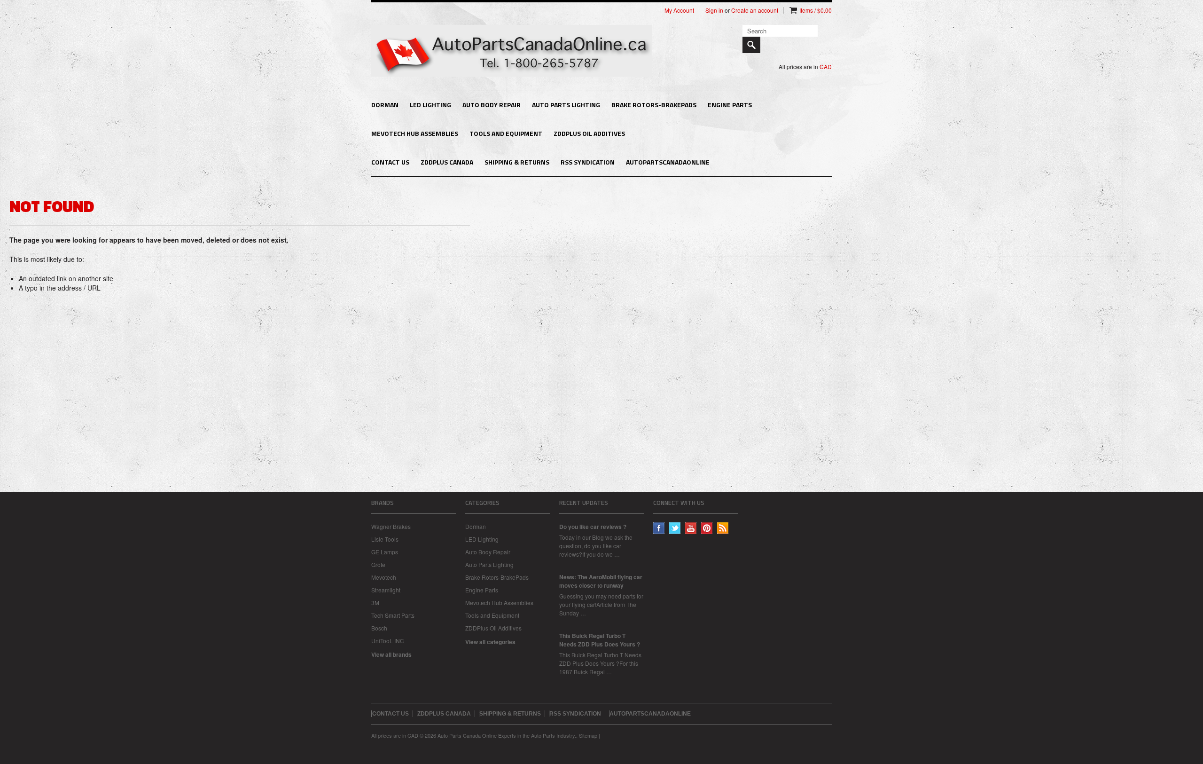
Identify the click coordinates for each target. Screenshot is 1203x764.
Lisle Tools (384, 539)
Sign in (714, 10)
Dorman (384, 105)
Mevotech (383, 577)
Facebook (659, 528)
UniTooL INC (387, 641)
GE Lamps (384, 552)
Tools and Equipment (505, 133)
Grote (378, 564)
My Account (679, 10)
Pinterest (707, 528)
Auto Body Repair (491, 105)
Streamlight (385, 590)
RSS (723, 528)
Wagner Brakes (391, 526)
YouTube (691, 528)
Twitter (675, 528)
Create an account (754, 10)
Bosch (379, 628)
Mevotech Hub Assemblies (414, 133)
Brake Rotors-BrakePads (653, 105)
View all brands (391, 654)
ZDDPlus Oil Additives (589, 133)
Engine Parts (730, 105)
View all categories (490, 642)
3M (375, 602)
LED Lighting (430, 105)
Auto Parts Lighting (566, 105)
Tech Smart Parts (392, 615)
